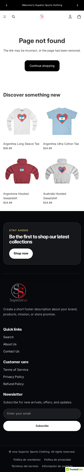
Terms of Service (15, 370)
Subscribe (42, 425)
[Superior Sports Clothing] (42, 292)
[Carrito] (79, 16)
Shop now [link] (21, 253)
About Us (10, 344)
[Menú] (4, 16)
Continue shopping (42, 65)
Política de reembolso (27, 459)
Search (8, 337)
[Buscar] (13, 16)
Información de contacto (57, 466)
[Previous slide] (6, 5)
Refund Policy (13, 384)
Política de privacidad (57, 459)
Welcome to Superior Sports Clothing (42, 5)
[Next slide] (77, 5)
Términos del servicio (24, 466)
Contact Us (11, 351)
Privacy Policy (13, 377)
